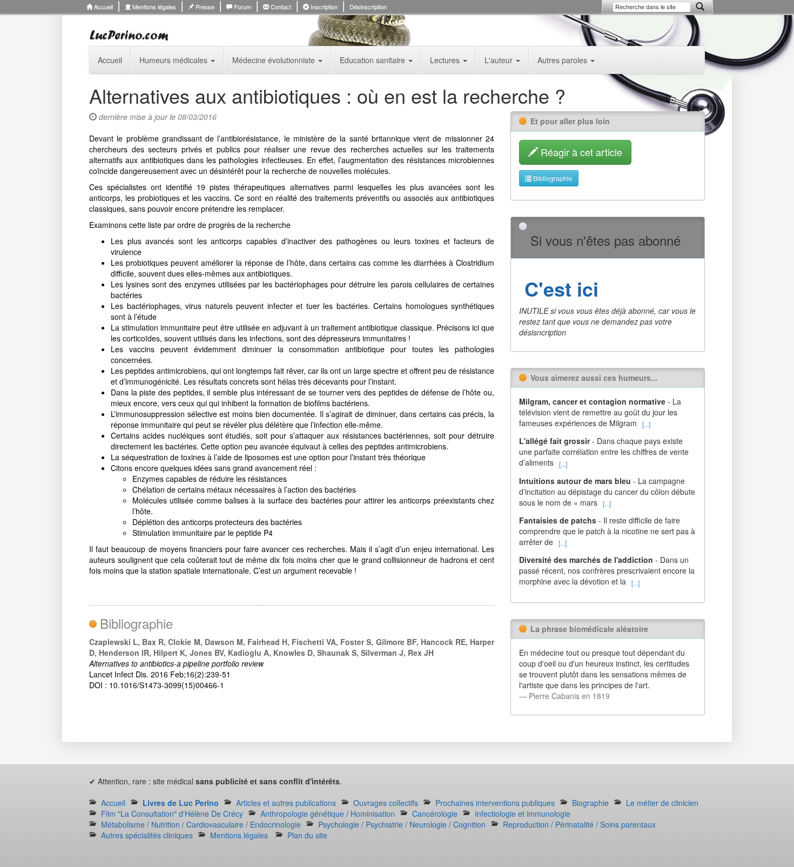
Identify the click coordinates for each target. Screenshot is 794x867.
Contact (280, 6)
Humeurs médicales (174, 60)
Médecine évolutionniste (274, 60)
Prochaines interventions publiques (495, 802)
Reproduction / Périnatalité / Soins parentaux (579, 824)
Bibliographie (552, 178)
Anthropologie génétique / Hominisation (327, 813)
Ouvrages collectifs (385, 802)
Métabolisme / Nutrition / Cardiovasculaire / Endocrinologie (201, 824)
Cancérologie (434, 813)
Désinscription (368, 6)
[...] (646, 423)
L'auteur (500, 60)
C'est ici (558, 288)
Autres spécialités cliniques (147, 835)
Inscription (323, 6)
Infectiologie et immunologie (522, 813)
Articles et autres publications (286, 802)
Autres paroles (563, 60)
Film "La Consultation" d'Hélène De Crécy (172, 813)
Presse (204, 6)
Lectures (446, 60)
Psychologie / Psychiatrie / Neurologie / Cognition (402, 824)
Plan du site (307, 835)
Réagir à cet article (580, 152)
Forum (241, 6)
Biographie (590, 802)
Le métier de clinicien (662, 802)
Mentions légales (153, 6)
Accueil (102, 6)
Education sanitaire (373, 60)
